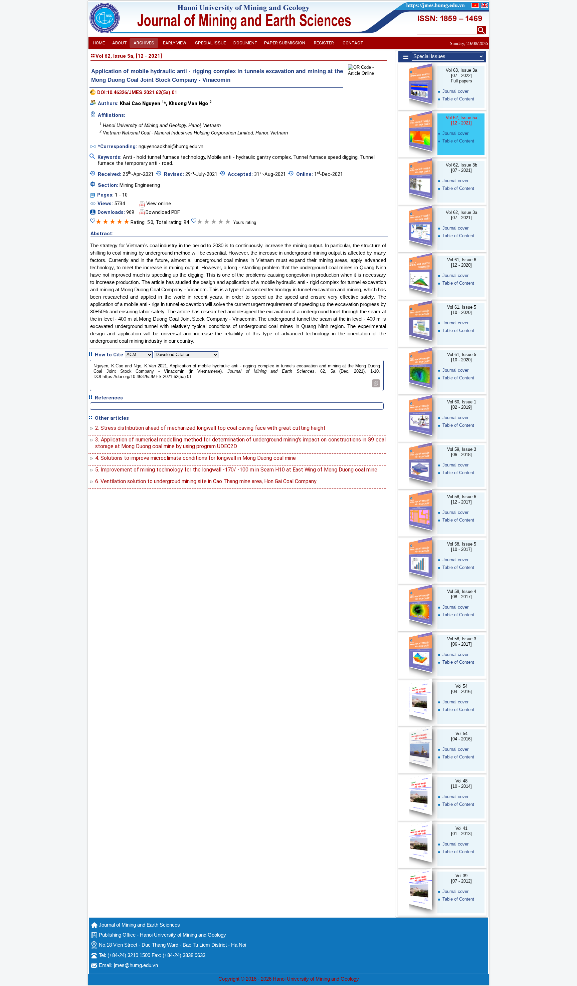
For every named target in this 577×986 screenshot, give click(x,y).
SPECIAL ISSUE (210, 42)
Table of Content (458, 98)
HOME (99, 42)
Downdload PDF (163, 212)
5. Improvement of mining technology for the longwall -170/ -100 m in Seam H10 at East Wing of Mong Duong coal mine (236, 469)
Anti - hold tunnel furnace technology (164, 157)
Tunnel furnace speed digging (325, 157)
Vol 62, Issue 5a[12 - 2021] (461, 120)
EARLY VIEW (174, 42)
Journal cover (455, 91)
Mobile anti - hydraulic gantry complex (249, 157)
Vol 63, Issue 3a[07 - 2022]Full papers (461, 75)
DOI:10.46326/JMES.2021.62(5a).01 (137, 92)
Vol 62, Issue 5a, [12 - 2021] (128, 56)
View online (158, 204)
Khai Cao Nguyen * (143, 103)
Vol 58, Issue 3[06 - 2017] (461, 641)
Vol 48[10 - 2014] (461, 783)
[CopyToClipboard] (376, 383)
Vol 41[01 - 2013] (461, 831)
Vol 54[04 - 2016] (461, 689)
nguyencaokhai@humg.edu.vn (171, 146)
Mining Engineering (140, 185)
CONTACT (353, 42)
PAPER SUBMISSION (284, 42)
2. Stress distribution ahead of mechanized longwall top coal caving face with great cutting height (210, 428)
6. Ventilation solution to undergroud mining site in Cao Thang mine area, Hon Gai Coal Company (206, 481)
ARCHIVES (144, 42)
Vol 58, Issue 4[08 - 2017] (461, 594)
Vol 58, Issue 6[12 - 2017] (461, 499)
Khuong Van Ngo (190, 103)
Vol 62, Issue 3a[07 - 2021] (461, 215)
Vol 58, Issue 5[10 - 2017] (461, 547)
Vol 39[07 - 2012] (461, 878)
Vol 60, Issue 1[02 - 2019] (461, 404)
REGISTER (324, 42)
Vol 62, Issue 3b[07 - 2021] (461, 167)
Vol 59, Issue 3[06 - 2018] (461, 452)
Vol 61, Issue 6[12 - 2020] (461, 262)
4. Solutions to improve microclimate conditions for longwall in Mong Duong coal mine (195, 458)
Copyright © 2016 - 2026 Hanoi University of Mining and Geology (288, 979)
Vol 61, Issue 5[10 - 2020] (461, 310)
